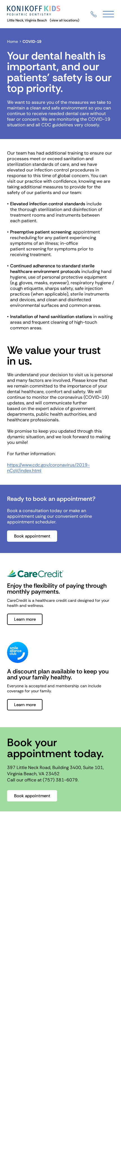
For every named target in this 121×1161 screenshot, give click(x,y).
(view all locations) (64, 20)
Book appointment (32, 536)
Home (12, 41)
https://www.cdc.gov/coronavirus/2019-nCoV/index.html (48, 467)
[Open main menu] (108, 14)
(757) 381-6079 (60, 780)
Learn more (25, 619)
